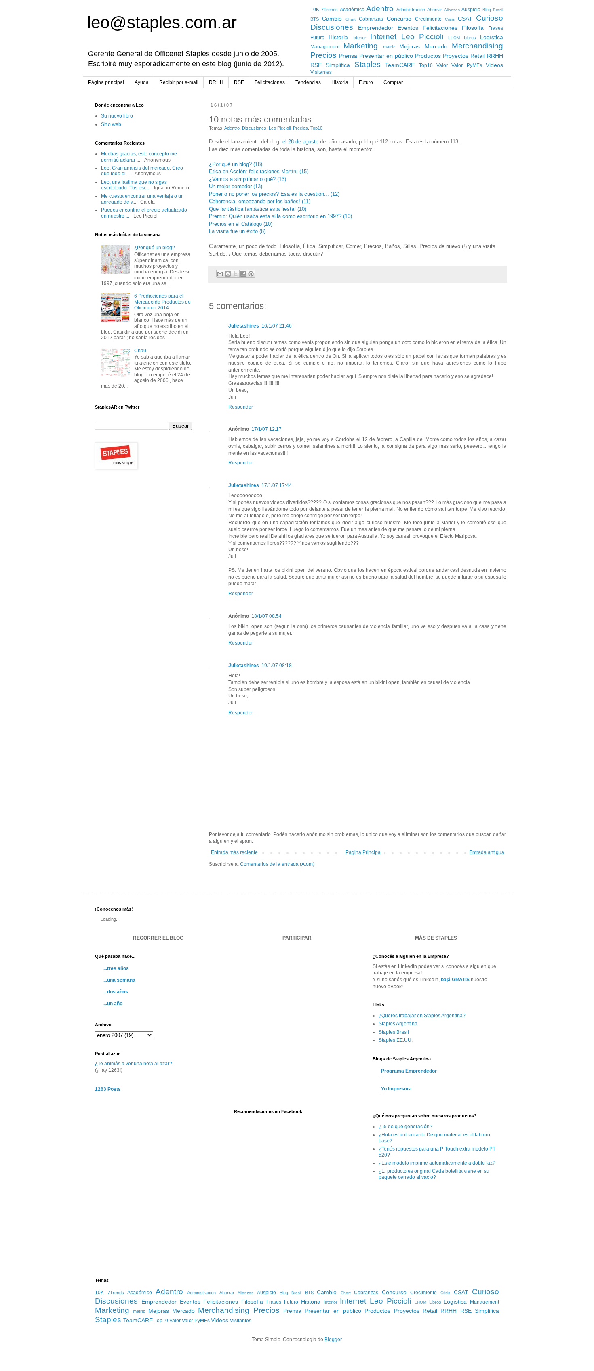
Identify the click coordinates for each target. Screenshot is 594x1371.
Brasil (498, 10)
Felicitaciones (440, 28)
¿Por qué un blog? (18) (235, 164)
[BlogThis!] (228, 274)
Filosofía (473, 28)
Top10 (426, 65)
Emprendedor (375, 28)
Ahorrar (434, 9)
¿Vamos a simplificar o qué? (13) (247, 179)
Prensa (348, 55)
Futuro (317, 37)
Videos (494, 65)
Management (324, 47)
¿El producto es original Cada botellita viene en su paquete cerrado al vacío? (434, 1174)
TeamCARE (400, 65)
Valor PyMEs (466, 65)
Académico (352, 10)
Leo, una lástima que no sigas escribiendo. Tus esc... (134, 185)
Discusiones (331, 27)
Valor (442, 65)
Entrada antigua (486, 852)
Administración (410, 9)
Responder (240, 407)
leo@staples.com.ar (162, 22)
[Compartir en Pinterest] (251, 274)
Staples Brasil (394, 1032)
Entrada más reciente (234, 852)
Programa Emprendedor (409, 1071)
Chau (140, 350)
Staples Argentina (398, 1024)
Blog (486, 9)
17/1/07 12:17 (266, 429)
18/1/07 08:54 (266, 616)
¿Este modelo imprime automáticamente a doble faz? (437, 1163)
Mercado (436, 46)
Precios (323, 55)
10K (314, 10)
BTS (314, 19)
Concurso (399, 18)
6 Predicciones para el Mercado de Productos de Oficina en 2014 (162, 302)
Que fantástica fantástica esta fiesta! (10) (257, 209)
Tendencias (308, 82)
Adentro (380, 8)
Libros (470, 37)
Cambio (332, 18)
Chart (350, 19)
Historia (338, 37)
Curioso (489, 18)
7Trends (329, 9)
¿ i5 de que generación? (405, 1127)
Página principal (106, 82)
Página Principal (363, 852)
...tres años (116, 968)
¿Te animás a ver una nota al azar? (133, 1064)
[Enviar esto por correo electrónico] (220, 274)
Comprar (393, 82)
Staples (367, 64)
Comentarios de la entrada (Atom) (277, 864)
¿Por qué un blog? (154, 247)
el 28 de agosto (300, 142)
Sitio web (111, 124)
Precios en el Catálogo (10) (240, 224)
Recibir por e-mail (178, 82)
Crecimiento (428, 19)
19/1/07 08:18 (276, 665)
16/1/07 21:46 (276, 326)
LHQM (454, 38)
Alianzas (452, 10)
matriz (389, 46)
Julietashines (243, 326)
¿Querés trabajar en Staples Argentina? (422, 1015)
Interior (359, 37)
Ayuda (142, 82)
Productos (428, 55)
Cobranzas (371, 19)
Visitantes (321, 72)
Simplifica (338, 65)
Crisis (450, 19)
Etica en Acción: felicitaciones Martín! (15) (258, 171)
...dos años (115, 992)
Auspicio (470, 10)
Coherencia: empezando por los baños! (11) (259, 201)
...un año (112, 1003)
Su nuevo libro (117, 116)
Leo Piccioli (422, 36)
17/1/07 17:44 (276, 485)
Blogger (332, 1339)
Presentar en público (386, 55)
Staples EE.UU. (396, 1040)
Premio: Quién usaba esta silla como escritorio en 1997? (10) (280, 216)
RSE (316, 65)
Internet (383, 36)
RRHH (495, 55)
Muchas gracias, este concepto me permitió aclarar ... (139, 156)
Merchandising (477, 46)
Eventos (408, 28)
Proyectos (455, 55)
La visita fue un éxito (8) (237, 231)
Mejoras (409, 46)
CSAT (465, 18)
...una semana (119, 980)
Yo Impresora (396, 1089)
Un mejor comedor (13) (235, 186)
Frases (495, 28)
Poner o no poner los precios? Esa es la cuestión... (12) (274, 194)
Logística (491, 37)
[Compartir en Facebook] (243, 274)
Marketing (360, 46)
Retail (477, 55)
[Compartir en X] (236, 274)
